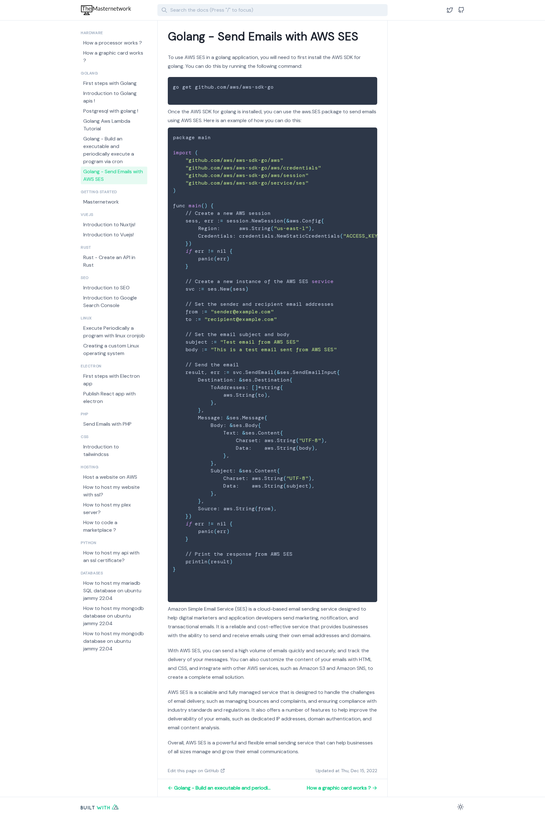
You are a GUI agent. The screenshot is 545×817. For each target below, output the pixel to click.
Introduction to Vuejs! (108, 234)
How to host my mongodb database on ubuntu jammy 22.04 (113, 616)
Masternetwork (101, 201)
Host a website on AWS (110, 477)
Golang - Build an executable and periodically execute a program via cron (108, 150)
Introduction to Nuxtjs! (109, 224)
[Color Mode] (460, 807)
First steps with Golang (110, 83)
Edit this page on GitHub (193, 770)
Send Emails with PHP (107, 424)
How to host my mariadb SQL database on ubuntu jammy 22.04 (112, 590)
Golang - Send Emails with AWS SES (113, 175)
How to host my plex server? (107, 508)
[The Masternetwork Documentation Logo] (116, 10)
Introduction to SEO (106, 287)
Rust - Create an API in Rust (109, 261)
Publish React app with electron (109, 397)
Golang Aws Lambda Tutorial (106, 125)
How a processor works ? (112, 42)
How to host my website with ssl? (111, 491)
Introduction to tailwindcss (101, 450)
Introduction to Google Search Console (110, 301)
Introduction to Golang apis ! (110, 97)
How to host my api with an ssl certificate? (111, 556)
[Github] (461, 10)
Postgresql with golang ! (110, 111)
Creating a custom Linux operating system (111, 349)
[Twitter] (450, 10)
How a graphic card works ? (113, 57)
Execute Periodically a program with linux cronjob (114, 332)
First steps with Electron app (111, 380)
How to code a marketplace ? (100, 526)
